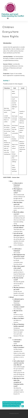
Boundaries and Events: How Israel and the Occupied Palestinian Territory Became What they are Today (13, 404)
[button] (7, 18)
